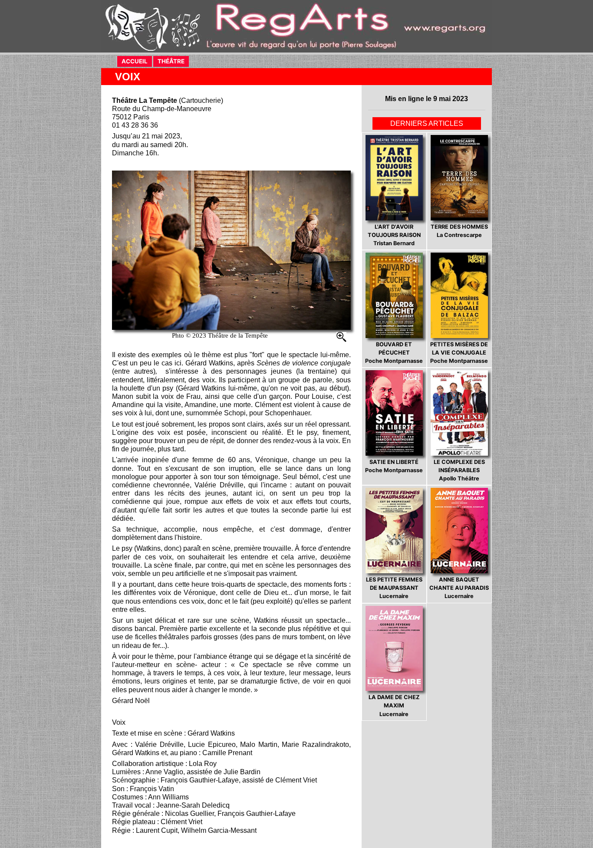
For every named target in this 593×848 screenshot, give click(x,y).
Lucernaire (394, 587)
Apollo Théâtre (459, 470)
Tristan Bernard (394, 235)
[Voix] (231, 250)
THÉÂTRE (173, 61)
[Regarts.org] (296, 26)
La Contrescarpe (459, 231)
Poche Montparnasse (394, 352)
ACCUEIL (137, 61)
